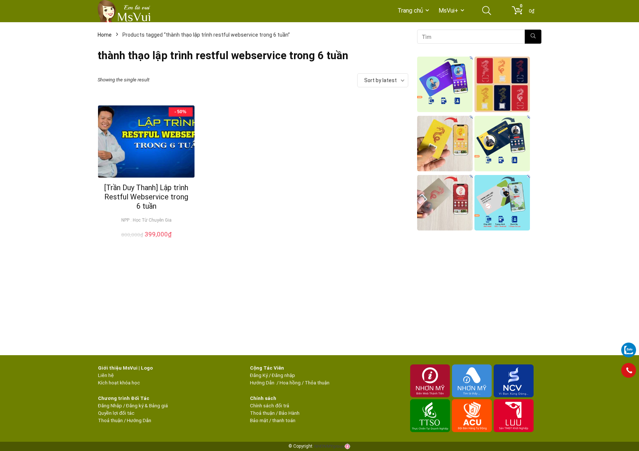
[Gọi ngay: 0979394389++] (628, 370)
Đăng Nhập (110, 405)
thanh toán (283, 420)
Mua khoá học (146, 242)
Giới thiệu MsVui (118, 368)
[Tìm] (533, 37)
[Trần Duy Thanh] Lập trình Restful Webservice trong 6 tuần (146, 197)
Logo (147, 368)
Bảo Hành (289, 413)
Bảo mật (259, 420)
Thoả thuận (110, 420)
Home (105, 35)
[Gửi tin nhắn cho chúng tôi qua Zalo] (628, 346)
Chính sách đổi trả (269, 405)
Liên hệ (106, 375)
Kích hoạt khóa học (119, 383)
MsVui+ (448, 10)
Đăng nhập (283, 375)
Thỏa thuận (316, 383)
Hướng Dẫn (262, 383)
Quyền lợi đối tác (116, 413)
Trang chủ (410, 10)
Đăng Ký (259, 375)
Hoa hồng (290, 383)
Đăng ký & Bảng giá (147, 405)
